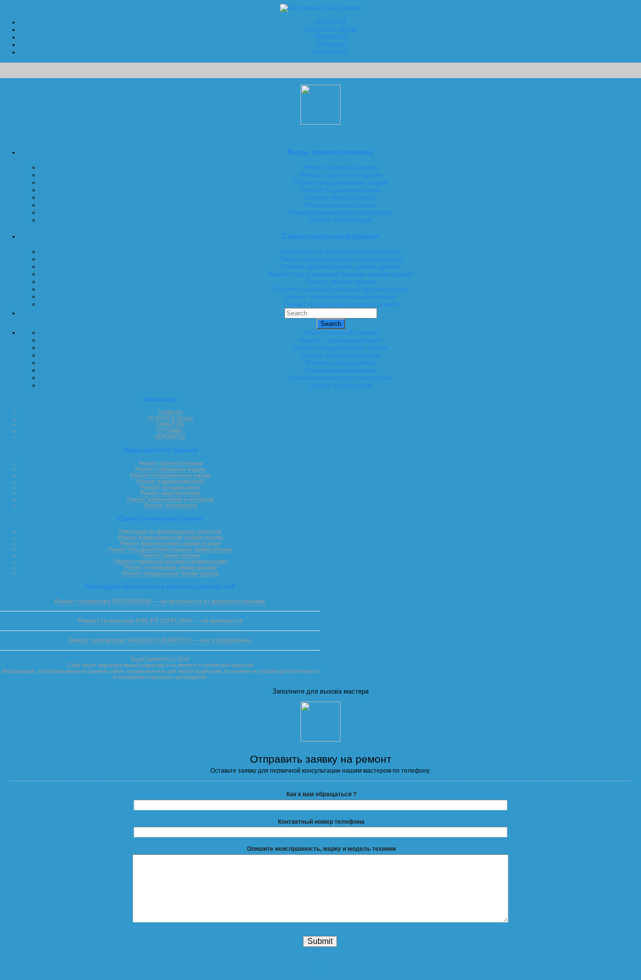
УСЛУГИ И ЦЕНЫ (331, 30)
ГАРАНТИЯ (331, 37)
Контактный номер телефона (321, 821)
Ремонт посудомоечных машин (340, 182)
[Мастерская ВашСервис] (320, 8)
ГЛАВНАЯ (330, 22)
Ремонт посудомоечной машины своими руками (340, 274)
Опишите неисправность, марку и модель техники (321, 848)
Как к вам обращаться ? (321, 794)
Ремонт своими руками (341, 281)
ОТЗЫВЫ (331, 45)
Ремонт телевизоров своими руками (341, 296)
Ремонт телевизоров (340, 220)
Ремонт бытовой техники (340, 167)
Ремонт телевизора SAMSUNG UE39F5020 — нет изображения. (160, 640)
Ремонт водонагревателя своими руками (341, 259)
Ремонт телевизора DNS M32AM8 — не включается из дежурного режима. (160, 601)
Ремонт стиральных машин (340, 175)
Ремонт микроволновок (340, 205)
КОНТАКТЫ (330, 52)
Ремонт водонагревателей (341, 190)
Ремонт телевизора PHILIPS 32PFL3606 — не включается (160, 620)
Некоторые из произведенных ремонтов (340, 251)
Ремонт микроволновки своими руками (341, 266)
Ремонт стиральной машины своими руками (340, 289)
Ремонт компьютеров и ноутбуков (340, 212)
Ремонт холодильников (340, 197)
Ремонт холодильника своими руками (340, 304)
